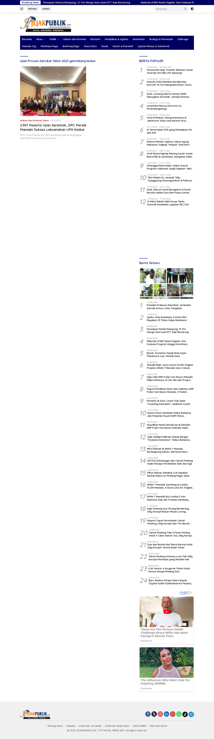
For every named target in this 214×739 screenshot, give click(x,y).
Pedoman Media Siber (117, 725)
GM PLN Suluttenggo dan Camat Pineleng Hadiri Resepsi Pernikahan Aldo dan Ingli (170, 462)
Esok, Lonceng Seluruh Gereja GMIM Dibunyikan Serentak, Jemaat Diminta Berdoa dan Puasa (168, 95)
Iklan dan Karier (159, 725)
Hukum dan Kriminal (74, 39)
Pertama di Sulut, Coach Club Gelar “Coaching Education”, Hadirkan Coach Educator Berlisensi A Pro (168, 402)
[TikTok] (185, 714)
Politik (53, 39)
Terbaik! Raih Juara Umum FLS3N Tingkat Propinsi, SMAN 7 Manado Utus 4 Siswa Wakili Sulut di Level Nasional (170, 366)
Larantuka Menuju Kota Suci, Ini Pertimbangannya (164, 107)
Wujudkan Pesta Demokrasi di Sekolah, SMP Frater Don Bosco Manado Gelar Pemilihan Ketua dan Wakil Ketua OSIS (168, 426)
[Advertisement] (166, 232)
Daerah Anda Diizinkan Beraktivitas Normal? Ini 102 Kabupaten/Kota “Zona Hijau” (169, 83)
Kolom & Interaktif (123, 46)
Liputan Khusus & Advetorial (153, 46)
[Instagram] (160, 714)
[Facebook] (148, 714)
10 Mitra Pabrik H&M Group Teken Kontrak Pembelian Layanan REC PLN (168, 203)
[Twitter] (154, 714)
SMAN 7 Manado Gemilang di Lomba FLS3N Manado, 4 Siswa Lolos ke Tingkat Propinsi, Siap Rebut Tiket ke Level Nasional (169, 486)
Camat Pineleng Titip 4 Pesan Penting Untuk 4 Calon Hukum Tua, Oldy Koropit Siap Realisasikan (171, 534)
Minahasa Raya (49, 46)
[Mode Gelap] (192, 9)
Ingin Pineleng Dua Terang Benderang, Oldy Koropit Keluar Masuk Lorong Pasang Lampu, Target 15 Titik (168, 510)
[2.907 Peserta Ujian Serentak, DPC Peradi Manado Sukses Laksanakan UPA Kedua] (53, 91)
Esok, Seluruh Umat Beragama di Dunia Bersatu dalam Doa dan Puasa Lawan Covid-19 (169, 191)
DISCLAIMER (139, 725)
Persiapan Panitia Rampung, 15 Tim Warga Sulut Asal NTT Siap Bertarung (65, 2)
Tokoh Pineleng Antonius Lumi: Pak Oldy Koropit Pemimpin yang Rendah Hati (171, 558)
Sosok (104, 46)
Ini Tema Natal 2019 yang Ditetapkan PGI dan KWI (169, 131)
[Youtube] (172, 714)
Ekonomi (95, 39)
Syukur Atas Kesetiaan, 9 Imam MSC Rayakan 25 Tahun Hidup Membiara (167, 319)
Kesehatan (139, 39)
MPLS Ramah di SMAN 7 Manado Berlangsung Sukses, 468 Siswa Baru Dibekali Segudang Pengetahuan (167, 450)
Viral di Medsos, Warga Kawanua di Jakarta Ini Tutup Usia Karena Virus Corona (166, 119)
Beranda (27, 39)
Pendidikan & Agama (116, 39)
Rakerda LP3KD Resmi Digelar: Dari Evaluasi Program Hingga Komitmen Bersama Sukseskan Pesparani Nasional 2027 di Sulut (169, 343)
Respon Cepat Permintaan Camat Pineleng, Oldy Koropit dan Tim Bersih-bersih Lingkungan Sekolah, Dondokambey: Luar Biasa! (168, 522)
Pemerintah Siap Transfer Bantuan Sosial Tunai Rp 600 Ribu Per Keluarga (170, 71)
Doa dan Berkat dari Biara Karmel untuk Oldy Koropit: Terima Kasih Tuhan (170, 546)
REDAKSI (32, 8)
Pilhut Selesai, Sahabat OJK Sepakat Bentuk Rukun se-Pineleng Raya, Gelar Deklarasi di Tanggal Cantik (168, 474)
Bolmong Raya (71, 46)
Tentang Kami (55, 725)
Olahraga (183, 39)
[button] (185, 8)
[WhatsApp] (179, 714)
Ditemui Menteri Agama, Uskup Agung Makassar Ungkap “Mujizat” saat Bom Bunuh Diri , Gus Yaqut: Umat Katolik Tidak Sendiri (170, 143)
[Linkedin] (166, 714)
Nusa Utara (90, 46)
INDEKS (46, 8)
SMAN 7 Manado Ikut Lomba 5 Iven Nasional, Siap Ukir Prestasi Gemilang (167, 498)
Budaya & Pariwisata (161, 39)
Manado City (29, 46)
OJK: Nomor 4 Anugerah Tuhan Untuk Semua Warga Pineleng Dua (169, 570)
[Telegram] (191, 714)
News (39, 39)
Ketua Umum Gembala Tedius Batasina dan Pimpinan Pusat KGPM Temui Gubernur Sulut (169, 414)
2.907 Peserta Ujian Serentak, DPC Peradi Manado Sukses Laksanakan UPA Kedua (53, 127)
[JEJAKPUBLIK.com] (45, 23)
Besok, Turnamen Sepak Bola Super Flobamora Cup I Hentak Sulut (167, 355)
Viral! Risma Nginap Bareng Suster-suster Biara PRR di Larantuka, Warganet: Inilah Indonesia (170, 155)
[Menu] (22, 9)
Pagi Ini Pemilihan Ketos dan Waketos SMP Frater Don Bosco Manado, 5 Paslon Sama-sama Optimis (170, 390)
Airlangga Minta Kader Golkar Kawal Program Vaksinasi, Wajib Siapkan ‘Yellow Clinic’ (170, 167)
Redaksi (70, 725)
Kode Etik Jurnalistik (90, 725)
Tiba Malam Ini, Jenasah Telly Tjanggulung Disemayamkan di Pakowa (169, 179)
